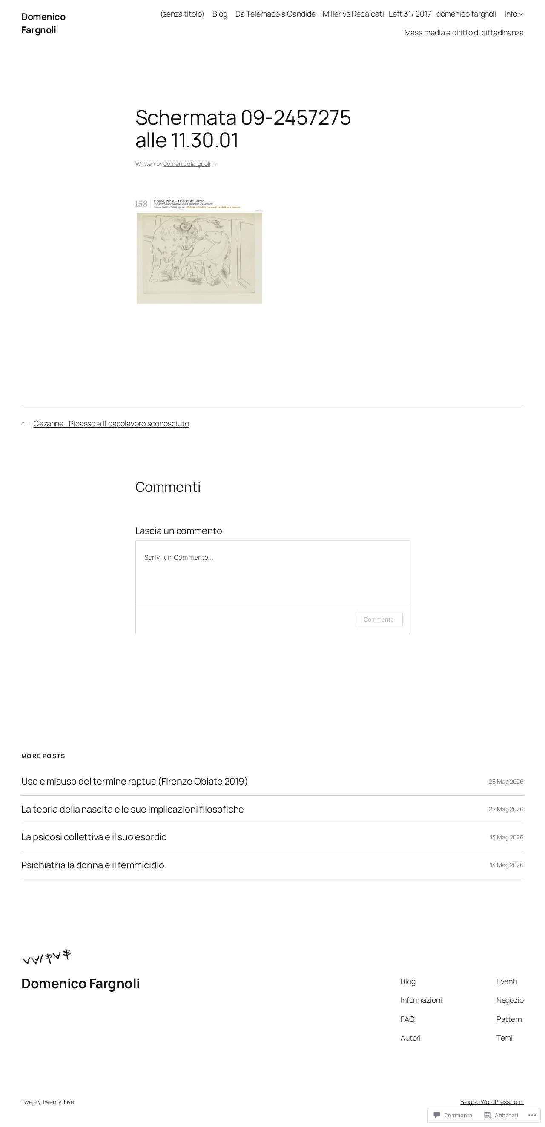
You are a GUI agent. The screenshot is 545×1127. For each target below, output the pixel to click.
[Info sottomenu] (521, 13)
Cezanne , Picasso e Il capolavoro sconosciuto (111, 423)
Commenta (378, 619)
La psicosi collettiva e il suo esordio (94, 837)
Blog (219, 14)
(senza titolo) (182, 14)
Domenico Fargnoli (43, 23)
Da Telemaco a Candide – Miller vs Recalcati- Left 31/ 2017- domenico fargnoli (365, 14)
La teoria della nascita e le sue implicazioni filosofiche (132, 809)
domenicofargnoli (187, 164)
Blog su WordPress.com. (492, 1102)
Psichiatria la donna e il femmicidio (92, 865)
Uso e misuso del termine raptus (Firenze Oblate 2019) (134, 781)
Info (511, 14)
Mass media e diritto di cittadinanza (464, 32)
